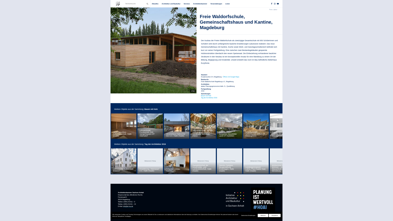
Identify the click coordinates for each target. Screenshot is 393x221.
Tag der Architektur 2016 (209, 98)
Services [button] (187, 4)
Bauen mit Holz (206, 95)
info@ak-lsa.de (128, 206)
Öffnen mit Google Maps (231, 77)
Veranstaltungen (216, 4)
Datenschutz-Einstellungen (248, 215)
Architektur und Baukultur (171, 4)
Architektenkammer (200, 4)
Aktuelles (155, 4)
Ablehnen (263, 215)
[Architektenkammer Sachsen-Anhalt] (118, 4)
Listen (227, 4)
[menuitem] (155, 3)
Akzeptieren (275, 215)
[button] (271, 3)
